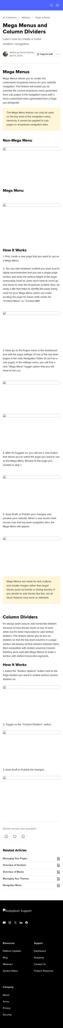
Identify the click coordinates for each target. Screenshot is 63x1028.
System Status (10, 971)
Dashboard (40, 951)
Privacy (6, 1008)
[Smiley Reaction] (23, 836)
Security (7, 1015)
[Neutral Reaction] (14, 836)
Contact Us (40, 964)
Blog (5, 957)
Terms (6, 1002)
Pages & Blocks (42, 18)
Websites (26, 18)
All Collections (10, 18)
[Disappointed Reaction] (6, 836)
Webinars (8, 964)
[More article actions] (57, 54)
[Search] (51, 5)
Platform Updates (12, 951)
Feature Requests (43, 971)
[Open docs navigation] (57, 5)
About (6, 995)
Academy (39, 957)
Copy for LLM (46, 54)
